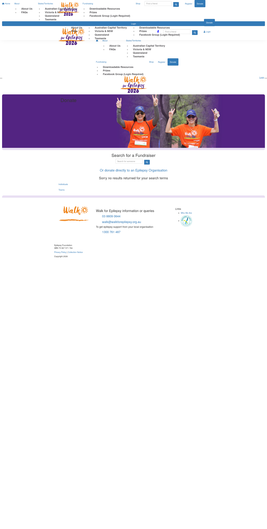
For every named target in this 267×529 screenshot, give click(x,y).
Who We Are (186, 212)
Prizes (143, 31)
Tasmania (100, 38)
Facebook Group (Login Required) (159, 34)
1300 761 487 (110, 232)
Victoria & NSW (104, 31)
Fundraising (137, 22)
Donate (209, 22)
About (66, 22)
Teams (62, 189)
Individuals (63, 184)
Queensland (102, 34)
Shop (188, 22)
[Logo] (71, 9)
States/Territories (95, 22)
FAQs (74, 31)
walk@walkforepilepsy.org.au (121, 222)
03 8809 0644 (110, 216)
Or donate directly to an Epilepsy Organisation (133, 170)
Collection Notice (75, 252)
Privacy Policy (60, 252)
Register (198, 22)
